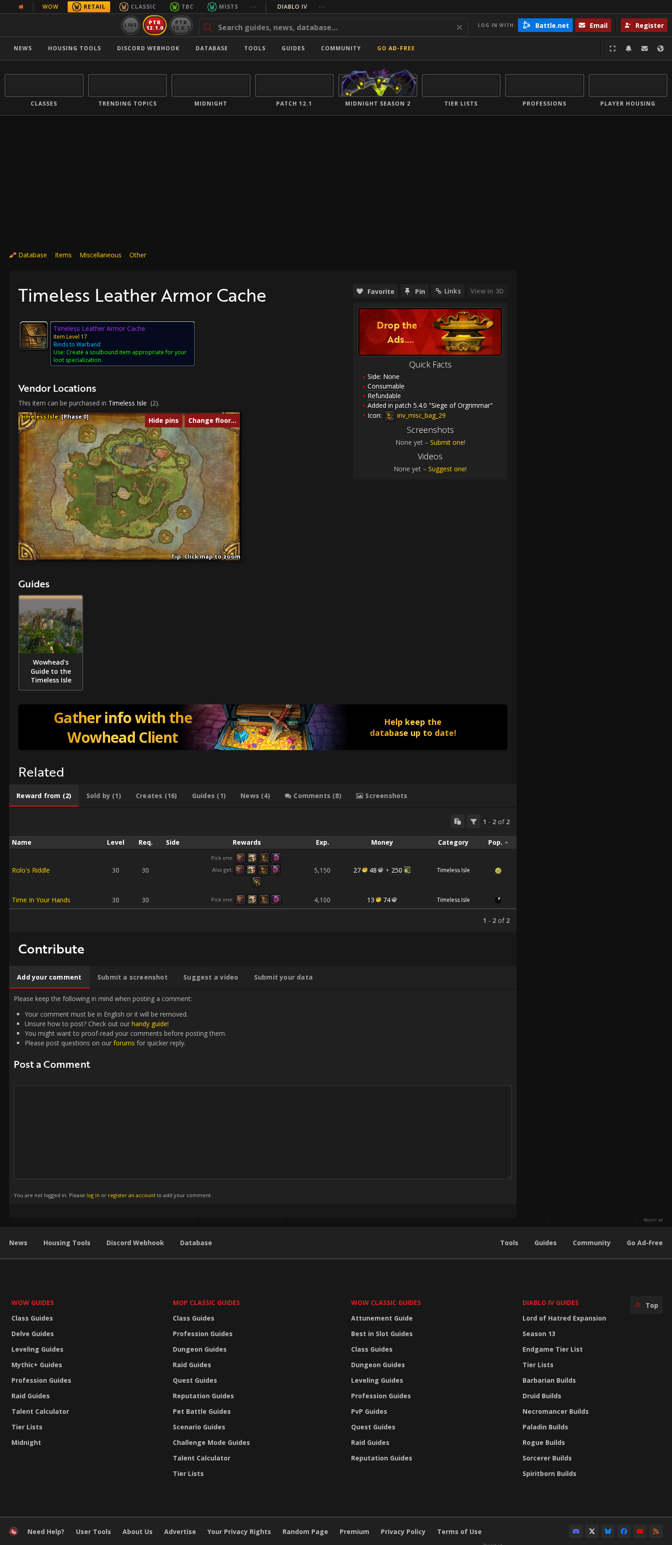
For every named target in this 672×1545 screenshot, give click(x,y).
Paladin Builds (545, 1426)
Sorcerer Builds (547, 1458)
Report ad (653, 1220)
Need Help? (45, 1531)
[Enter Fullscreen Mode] (612, 48)
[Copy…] (457, 821)
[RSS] (656, 1531)
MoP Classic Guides (206, 1302)
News (23, 48)
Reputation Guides (203, 1395)
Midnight (26, 1442)
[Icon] (34, 335)
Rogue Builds (544, 1442)
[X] (592, 1531)
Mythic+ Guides (36, 1364)
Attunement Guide (382, 1318)
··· (253, 7)
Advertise (180, 1531)
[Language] (660, 48)
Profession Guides (41, 1380)
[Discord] (576, 1531)
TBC (187, 7)
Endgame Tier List (553, 1349)
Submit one (447, 442)
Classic (143, 7)
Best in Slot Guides (382, 1333)
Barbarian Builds (549, 1380)
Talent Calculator (40, 1411)
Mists (228, 7)
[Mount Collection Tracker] (262, 727)
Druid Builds (542, 1395)
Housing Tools (67, 1242)
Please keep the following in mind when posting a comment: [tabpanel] (120, 1096)
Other (137, 254)
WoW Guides (32, 1302)
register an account (131, 1195)
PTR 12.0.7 (180, 25)
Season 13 (539, 1333)
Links (452, 291)
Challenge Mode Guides (211, 1442)
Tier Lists (27, 1426)
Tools (509, 1242)
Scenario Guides (199, 1426)
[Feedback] (644, 48)
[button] (114, 494)
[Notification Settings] (628, 48)
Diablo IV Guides (551, 1302)
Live (131, 24)
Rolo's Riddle (31, 870)
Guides (293, 48)
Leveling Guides (37, 1349)
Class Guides (32, 1318)
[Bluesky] (608, 1531)
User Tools (93, 1531)
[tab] (44, 795)
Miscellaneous (101, 254)
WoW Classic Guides (386, 1302)
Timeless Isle (127, 403)
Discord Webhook (148, 48)
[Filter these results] (473, 821)
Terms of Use (459, 1531)
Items (63, 254)
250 (396, 870)
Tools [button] (255, 48)
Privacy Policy (403, 1531)
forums (124, 1043)
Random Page (305, 1531)
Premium (354, 1531)
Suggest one (446, 468)
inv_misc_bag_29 (420, 415)
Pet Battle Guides (202, 1411)
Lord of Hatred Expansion (564, 1318)
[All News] (21, 6)
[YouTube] (640, 1531)
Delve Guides (32, 1333)
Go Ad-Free (396, 48)
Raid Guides (30, 1395)
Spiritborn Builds (549, 1473)
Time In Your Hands (41, 899)
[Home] (61, 25)
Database (212, 48)
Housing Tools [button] (74, 48)
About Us (138, 1531)
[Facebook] (624, 1531)
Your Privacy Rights (239, 1531)
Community (341, 48)
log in (93, 1195)
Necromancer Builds (556, 1411)
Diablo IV (301, 7)
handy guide (149, 1023)
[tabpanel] (263, 870)
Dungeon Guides (200, 1349)
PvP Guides (369, 1411)
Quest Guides (195, 1380)
